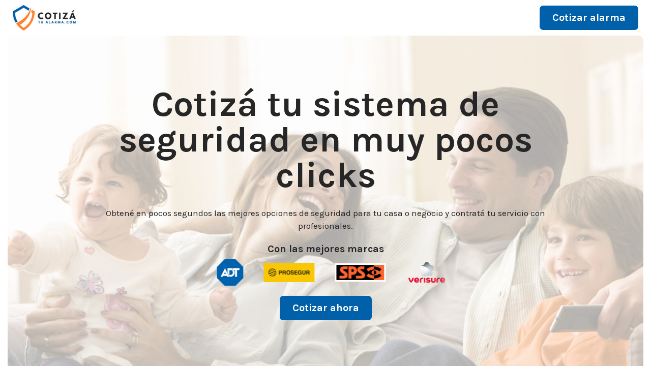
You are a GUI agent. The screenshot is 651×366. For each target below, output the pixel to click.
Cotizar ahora (325, 308)
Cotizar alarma (589, 17)
